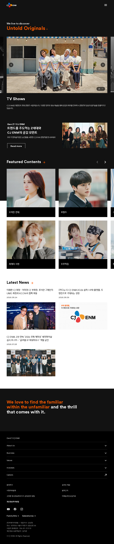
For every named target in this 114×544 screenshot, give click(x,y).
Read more (16, 146)
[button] (11, 65)
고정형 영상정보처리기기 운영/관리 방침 (21, 496)
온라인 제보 (66, 485)
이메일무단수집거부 (69, 496)
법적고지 (65, 491)
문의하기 (10, 485)
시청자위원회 (11, 491)
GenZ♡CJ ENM (13, 438)
